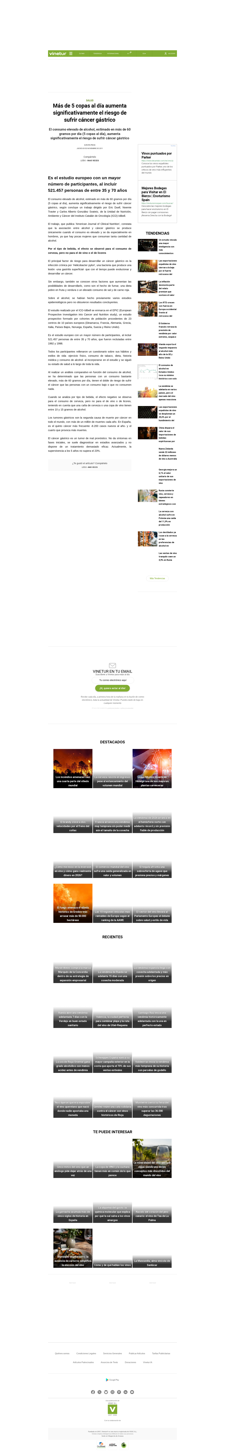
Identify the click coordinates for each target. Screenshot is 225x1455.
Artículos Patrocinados (83, 1362)
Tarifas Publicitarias (161, 1353)
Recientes (112, 937)
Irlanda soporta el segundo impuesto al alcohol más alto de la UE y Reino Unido (168, 350)
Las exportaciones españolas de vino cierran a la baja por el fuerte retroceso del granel (168, 267)
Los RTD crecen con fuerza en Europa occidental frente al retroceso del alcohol (167, 309)
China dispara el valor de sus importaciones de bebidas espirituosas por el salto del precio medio (167, 434)
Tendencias (157, 233)
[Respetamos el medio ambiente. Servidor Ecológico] (123, 1445)
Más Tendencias (157, 578)
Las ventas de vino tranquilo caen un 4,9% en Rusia (168, 556)
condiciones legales (113, 708)
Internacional (113, 53)
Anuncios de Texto (109, 1362)
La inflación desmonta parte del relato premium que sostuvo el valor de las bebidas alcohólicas (166, 288)
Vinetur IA (147, 1362)
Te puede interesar (112, 1132)
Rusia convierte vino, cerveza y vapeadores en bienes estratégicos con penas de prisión (167, 497)
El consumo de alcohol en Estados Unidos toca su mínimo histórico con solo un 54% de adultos (168, 371)
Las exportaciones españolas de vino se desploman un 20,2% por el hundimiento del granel (168, 413)
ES (144, 53)
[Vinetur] (112, 1413)
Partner (72, 1283)
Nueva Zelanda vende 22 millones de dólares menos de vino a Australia (168, 454)
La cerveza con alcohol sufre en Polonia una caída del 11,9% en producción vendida (167, 517)
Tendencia (97, 53)
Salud (89, 100)
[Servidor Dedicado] (112, 1445)
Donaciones (130, 1362)
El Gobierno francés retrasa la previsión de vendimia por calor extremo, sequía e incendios (168, 329)
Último (82, 53)
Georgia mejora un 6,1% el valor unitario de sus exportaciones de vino (168, 476)
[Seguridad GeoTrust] (101, 1445)
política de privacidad (127, 708)
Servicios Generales (112, 1353)
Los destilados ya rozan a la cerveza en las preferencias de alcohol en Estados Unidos (168, 538)
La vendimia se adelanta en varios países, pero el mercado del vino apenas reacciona (168, 392)
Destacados (112, 742)
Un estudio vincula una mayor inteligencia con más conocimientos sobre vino (168, 246)
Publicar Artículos (137, 1353)
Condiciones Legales (86, 1353)
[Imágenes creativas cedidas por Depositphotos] (112, 1423)
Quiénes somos (62, 1353)
